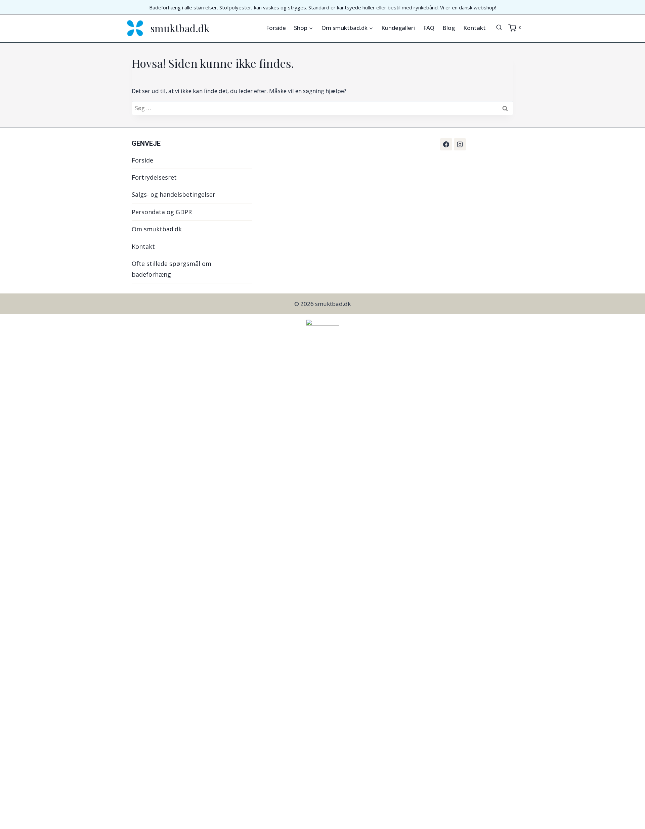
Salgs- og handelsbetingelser (173, 194)
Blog (448, 28)
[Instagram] (460, 144)
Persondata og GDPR (162, 212)
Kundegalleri (398, 28)
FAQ (428, 28)
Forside (276, 28)
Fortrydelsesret (154, 177)
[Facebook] (446, 144)
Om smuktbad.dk (157, 229)
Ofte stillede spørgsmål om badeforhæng (171, 269)
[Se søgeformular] (499, 28)
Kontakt (474, 28)
